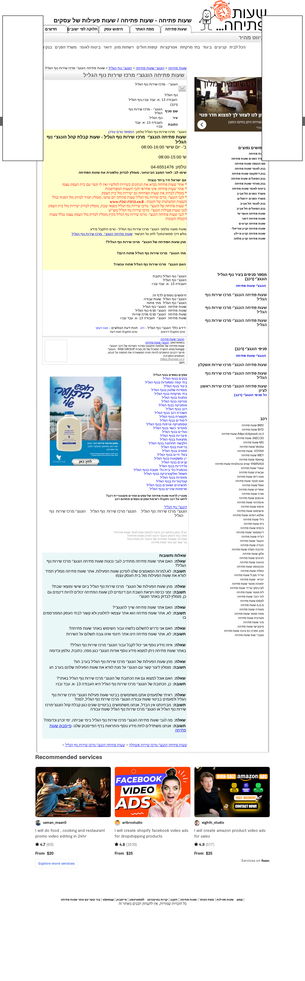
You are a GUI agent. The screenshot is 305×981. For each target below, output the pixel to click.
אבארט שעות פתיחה (251, 472)
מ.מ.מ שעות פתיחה (252, 605)
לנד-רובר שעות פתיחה (250, 596)
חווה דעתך (102, 328)
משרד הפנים (66, 47)
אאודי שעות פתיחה (252, 468)
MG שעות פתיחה (253, 442)
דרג (142, 328)
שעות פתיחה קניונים (252, 223)
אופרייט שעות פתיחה (251, 489)
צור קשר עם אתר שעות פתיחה (169, 542)
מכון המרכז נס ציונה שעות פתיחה (244, 631)
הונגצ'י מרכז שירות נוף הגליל (164, 511)
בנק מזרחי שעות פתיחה (250, 183)
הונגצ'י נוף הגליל (120, 68)
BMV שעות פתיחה (253, 425)
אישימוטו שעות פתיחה (250, 511)
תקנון (174, 899)
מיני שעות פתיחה (253, 622)
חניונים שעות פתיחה (251, 558)
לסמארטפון (136, 899)
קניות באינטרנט (157, 899)
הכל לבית (237, 47)
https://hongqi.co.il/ (172, 359)
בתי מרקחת (190, 47)
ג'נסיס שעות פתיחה (252, 528)
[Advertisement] (23, 88)
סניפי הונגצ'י (252, 395)
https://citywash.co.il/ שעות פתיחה (243, 434)
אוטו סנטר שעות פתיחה (249, 481)
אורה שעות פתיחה (253, 493)
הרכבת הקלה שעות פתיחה (248, 549)
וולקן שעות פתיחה (253, 553)
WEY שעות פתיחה (252, 455)
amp (240, 899)
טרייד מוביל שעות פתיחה (249, 575)
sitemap (108, 899)
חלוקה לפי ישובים (82, 29)
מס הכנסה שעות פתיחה (250, 163)
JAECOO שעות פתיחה (250, 438)
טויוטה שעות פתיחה (252, 562)
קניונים (220, 47)
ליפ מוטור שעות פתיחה (250, 592)
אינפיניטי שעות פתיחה (250, 502)
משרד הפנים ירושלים (251, 198)
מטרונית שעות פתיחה (251, 618)
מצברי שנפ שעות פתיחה (249, 635)
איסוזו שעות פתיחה (252, 506)
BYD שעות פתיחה (253, 429)
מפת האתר (144, 29)
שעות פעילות (225, 899)
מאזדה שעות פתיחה (251, 609)
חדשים (51, 29)
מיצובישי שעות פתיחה (251, 626)
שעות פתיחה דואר (253, 218)
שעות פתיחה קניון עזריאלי (248, 228)
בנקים (46, 47)
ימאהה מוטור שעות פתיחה (248, 583)
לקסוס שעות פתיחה (252, 601)
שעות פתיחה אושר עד (251, 213)
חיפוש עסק (113, 29)
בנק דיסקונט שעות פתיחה (248, 173)
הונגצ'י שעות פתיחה (150, 68)
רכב (181, 362)
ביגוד (207, 47)
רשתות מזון (124, 47)
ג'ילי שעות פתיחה (253, 519)
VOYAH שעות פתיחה (250, 451)
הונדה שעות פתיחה (252, 545)
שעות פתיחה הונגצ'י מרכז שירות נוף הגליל (102, 234)
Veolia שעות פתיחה (252, 446)
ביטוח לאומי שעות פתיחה (248, 188)
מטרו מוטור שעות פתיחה (249, 613)
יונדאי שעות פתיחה (252, 579)
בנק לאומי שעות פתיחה (250, 168)
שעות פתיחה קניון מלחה (249, 238)
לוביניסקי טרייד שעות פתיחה (247, 588)
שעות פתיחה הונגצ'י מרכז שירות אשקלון (158, 745)
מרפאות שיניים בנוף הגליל (168, 489)
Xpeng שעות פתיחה (251, 459)
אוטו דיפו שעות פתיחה (250, 476)
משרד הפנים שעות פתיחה (248, 158)
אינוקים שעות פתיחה (251, 498)
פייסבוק (121, 899)
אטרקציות (168, 47)
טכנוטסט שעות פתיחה (250, 566)
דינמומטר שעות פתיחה (250, 532)
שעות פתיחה (176, 29)
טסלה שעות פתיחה (252, 571)
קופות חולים (147, 47)
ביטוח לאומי (90, 47)
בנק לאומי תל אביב (252, 203)
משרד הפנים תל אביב (251, 193)
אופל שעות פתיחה (253, 485)
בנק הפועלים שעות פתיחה (248, 178)
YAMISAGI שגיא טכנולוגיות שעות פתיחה (239, 464)
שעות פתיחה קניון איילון (249, 233)
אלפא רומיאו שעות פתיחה (248, 515)
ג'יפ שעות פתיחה (254, 523)
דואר (107, 47)
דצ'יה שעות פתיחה (252, 536)
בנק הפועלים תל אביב (251, 208)
